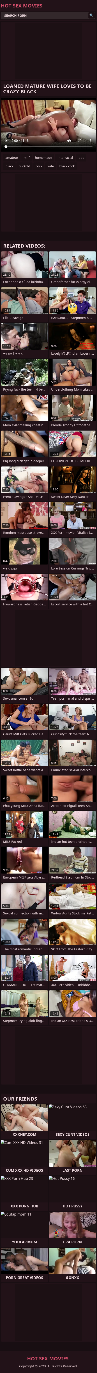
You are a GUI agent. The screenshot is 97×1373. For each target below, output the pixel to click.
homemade (43, 157)
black (9, 166)
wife (51, 166)
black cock (67, 166)
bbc (81, 157)
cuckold (24, 166)
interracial (65, 157)
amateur (11, 157)
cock (39, 166)
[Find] (91, 15)
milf (27, 157)
